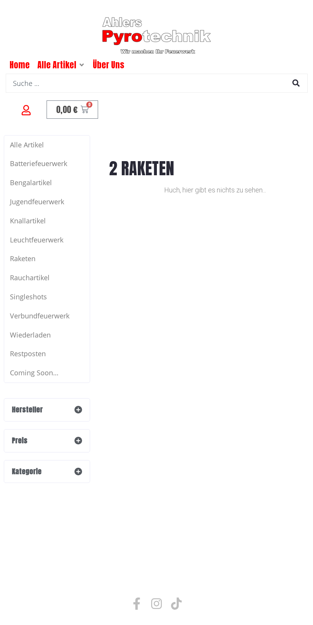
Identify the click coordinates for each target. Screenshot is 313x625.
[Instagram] (156, 604)
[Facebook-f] (137, 604)
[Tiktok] (176, 604)
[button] (81, 64)
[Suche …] (157, 83)
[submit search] (296, 83)
